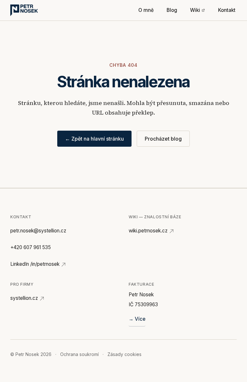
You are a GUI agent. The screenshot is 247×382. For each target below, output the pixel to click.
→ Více (137, 319)
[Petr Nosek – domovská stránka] (24, 10)
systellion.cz (24, 298)
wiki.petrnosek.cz (148, 231)
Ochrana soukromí (79, 354)
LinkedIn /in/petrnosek (34, 264)
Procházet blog (163, 138)
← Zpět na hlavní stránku (94, 138)
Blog (172, 10)
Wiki (195, 10)
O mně (146, 10)
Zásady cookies (124, 354)
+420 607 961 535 (30, 247)
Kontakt (226, 10)
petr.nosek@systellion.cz (38, 231)
